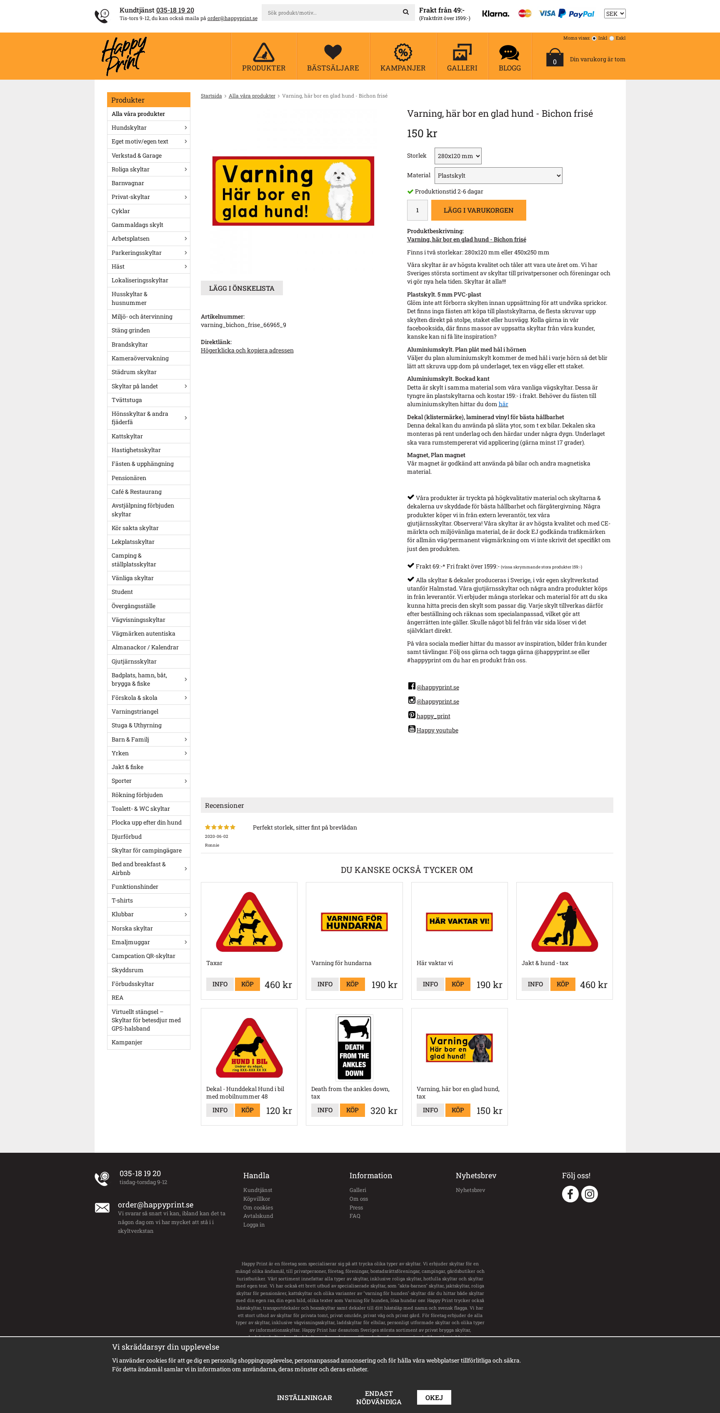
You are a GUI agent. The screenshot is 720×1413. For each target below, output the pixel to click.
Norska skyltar (132, 928)
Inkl (603, 38)
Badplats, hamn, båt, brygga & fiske (139, 679)
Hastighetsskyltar (136, 450)
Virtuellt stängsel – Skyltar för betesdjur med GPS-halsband (146, 1020)
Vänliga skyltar (133, 578)
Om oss (359, 1198)
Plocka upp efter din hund (147, 822)
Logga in (254, 1224)
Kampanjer (127, 1042)
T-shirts (122, 900)
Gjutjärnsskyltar (134, 661)
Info (220, 984)
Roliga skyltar (131, 169)
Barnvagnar (128, 183)
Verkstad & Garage (137, 155)
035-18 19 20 (175, 9)
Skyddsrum (128, 970)
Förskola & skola (135, 697)
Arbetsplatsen (131, 238)
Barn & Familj (130, 739)
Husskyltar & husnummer (130, 298)
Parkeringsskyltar (137, 252)
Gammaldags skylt (137, 225)
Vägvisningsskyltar (138, 620)
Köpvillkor (256, 1198)
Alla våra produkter (138, 114)
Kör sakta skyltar (135, 528)
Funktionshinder (135, 886)
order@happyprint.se (233, 18)
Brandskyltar (130, 344)
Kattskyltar (127, 436)
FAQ (355, 1215)
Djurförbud (127, 836)
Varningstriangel (135, 711)
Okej (434, 1397)
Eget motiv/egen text (140, 141)
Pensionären (129, 478)
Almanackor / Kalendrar (145, 647)
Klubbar (123, 914)
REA (117, 997)
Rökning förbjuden (137, 795)
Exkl (621, 38)
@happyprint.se (438, 687)
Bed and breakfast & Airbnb (139, 868)
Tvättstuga (127, 400)
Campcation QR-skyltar (143, 956)
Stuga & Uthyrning (137, 725)
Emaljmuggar (131, 942)
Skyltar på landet (135, 386)
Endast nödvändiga (379, 1397)
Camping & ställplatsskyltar (134, 559)
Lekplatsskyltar (133, 542)
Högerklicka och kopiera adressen (247, 350)
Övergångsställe (133, 606)
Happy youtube (437, 730)
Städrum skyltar (134, 372)
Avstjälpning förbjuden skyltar (143, 509)
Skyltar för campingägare (147, 850)
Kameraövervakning (140, 358)
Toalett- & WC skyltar (141, 808)
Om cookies (258, 1207)
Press (356, 1207)
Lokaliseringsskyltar (140, 280)
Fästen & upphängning (143, 464)
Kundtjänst (257, 1190)
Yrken (120, 753)
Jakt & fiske (127, 767)
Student (122, 592)
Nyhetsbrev (470, 1190)
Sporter (122, 780)
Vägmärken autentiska (143, 633)
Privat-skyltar (131, 197)
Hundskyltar (129, 127)
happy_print (433, 716)
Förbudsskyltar (133, 984)
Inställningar (304, 1397)
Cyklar (121, 211)
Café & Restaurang (137, 491)
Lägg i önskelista (242, 288)
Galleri (358, 1190)
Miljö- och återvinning (142, 316)
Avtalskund (258, 1215)
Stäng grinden (131, 330)
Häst (118, 266)
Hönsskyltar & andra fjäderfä (140, 418)
